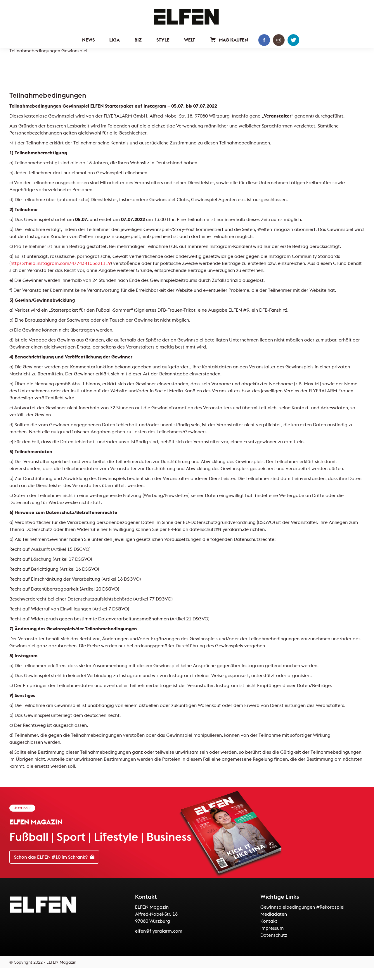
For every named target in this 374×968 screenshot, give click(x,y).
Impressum (272, 928)
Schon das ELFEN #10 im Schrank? (51, 857)
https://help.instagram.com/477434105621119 (61, 263)
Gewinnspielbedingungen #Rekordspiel (302, 907)
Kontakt (268, 921)
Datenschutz (273, 935)
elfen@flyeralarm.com (158, 931)
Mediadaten (273, 914)
